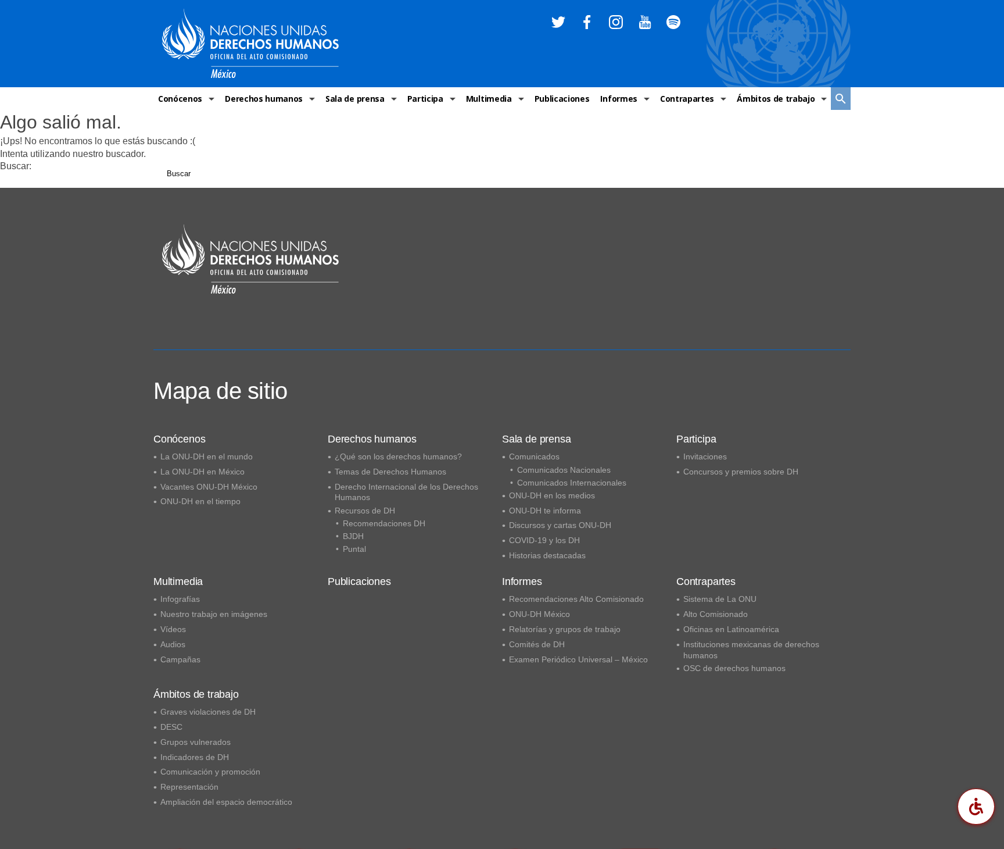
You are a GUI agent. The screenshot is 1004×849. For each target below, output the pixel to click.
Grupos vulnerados (195, 742)
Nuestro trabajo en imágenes (213, 614)
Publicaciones (562, 98)
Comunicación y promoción (210, 771)
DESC (171, 727)
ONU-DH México (539, 614)
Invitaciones (705, 456)
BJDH (353, 536)
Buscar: (15, 166)
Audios (172, 644)
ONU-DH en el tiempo (200, 501)
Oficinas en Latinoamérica (731, 629)
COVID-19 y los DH (544, 540)
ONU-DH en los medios (552, 495)
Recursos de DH (365, 510)
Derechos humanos (264, 98)
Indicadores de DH (194, 757)
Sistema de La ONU (719, 599)
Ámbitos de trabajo (776, 98)
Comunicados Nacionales (564, 470)
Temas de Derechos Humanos (390, 471)
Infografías (180, 599)
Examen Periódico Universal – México (578, 659)
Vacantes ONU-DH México (208, 486)
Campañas (180, 659)
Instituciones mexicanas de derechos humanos (751, 650)
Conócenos (180, 98)
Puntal (354, 549)
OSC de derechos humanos (734, 668)
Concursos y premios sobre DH (740, 471)
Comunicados (534, 456)
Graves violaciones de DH (208, 711)
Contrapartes (687, 98)
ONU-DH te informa (545, 510)
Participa (425, 98)
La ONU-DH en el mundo (206, 456)
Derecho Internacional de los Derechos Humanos (406, 492)
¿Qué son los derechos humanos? (398, 456)
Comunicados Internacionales (571, 482)
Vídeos (173, 629)
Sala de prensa (355, 98)
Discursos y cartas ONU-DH (560, 525)
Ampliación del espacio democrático (226, 802)
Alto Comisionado (715, 614)
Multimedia (489, 98)
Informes (618, 98)
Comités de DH (537, 644)
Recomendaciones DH (384, 523)
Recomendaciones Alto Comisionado (576, 599)
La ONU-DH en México (202, 471)
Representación (189, 786)
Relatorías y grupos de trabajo (565, 629)
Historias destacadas (547, 555)
